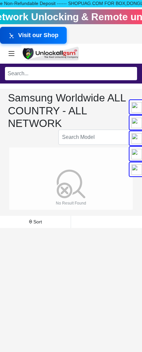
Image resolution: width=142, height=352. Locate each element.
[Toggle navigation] (11, 54)
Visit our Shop (38, 35)
